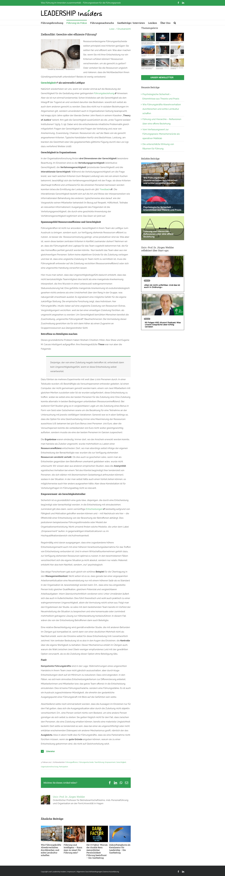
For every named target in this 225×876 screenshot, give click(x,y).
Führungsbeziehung (104, 93)
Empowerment (110, 762)
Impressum (71, 872)
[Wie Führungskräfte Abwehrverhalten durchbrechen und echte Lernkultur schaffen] (51, 827)
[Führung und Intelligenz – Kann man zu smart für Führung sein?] (74, 827)
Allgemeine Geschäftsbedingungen (89, 872)
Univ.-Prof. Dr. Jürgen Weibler (69, 796)
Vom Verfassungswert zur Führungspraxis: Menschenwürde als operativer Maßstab (161, 134)
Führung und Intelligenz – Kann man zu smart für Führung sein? (73, 848)
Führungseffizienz (71, 762)
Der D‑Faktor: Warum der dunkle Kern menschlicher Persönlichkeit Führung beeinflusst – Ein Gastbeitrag (97, 851)
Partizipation (63, 767)
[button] (175, 22)
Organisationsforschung (49, 767)
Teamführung (99, 762)
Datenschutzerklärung (111, 872)
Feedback (105, 189)
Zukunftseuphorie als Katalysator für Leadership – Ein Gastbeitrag (119, 848)
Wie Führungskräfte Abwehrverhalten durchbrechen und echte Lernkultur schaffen (51, 850)
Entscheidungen (94, 509)
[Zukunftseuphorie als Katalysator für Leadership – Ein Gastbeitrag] (120, 827)
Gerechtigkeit (48, 82)
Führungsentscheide (86, 762)
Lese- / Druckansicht (120, 29)
